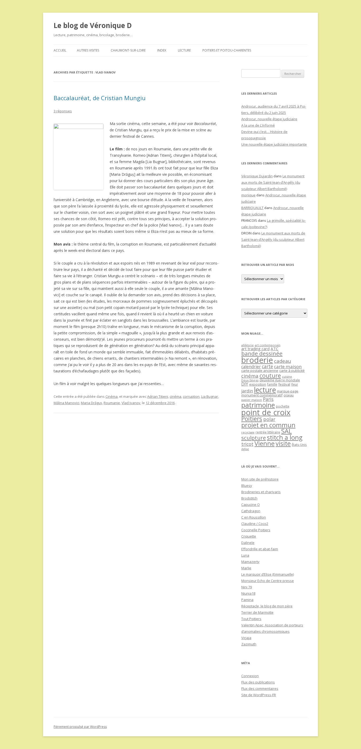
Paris (268, 399)
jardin (247, 391)
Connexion (250, 675)
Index (161, 50)
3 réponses (63, 111)
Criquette (248, 536)
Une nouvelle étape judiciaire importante (274, 144)
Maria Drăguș (91, 402)
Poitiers (251, 419)
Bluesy (246, 485)
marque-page (287, 391)
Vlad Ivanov (131, 402)
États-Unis (299, 444)
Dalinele (247, 542)
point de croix (265, 412)
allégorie (247, 345)
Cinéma (111, 396)
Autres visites (88, 50)
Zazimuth (248, 644)
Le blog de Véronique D (93, 25)
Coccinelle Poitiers (255, 530)
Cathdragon (250, 510)
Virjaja (246, 637)
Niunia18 (248, 593)
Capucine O (250, 504)
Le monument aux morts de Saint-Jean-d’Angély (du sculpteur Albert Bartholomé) (272, 182)
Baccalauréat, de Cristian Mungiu (100, 98)
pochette (282, 406)
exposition (257, 384)
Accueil (60, 50)
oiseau (289, 395)
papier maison (251, 400)
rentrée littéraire (268, 432)
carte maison (288, 366)
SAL (286, 431)
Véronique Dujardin (257, 176)
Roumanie (112, 402)
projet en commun (268, 425)
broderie (257, 360)
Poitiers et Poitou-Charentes (226, 50)
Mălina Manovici (66, 402)
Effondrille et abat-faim (259, 549)
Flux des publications (258, 682)
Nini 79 (246, 587)
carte (267, 366)
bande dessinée (262, 353)
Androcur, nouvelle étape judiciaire (269, 119)
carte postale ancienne (259, 370)
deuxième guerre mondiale (280, 380)
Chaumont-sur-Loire (128, 50)
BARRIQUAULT (252, 207)
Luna (245, 555)
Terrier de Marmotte (257, 612)
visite (283, 443)
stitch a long (284, 437)
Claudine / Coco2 (254, 523)
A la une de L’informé (258, 125)
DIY (244, 384)
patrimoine (258, 404)
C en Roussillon (253, 517)
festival (284, 384)
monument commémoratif (262, 395)
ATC (274, 348)
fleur (294, 384)
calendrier (251, 366)
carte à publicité (292, 370)
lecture (265, 390)
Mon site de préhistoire (260, 479)
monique (248, 195)
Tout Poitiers (251, 618)
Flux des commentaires (259, 688)
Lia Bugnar (209, 396)
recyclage (247, 432)
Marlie (246, 568)
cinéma (175, 396)
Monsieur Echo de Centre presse (267, 580)
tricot (247, 444)
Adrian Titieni (157, 396)
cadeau (282, 361)
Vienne (264, 443)
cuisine (287, 376)
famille (272, 384)
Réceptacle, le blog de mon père (267, 606)
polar (269, 419)
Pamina (247, 599)
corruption (191, 396)
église (245, 449)
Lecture (184, 50)
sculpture (253, 437)
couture (270, 375)
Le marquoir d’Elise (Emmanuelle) (267, 574)
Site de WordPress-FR (258, 694)
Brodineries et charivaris (261, 491)
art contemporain (267, 345)
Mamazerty (250, 561)
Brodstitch (249, 498)
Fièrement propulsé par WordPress (80, 726)
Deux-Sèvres (249, 380)
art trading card (255, 348)
